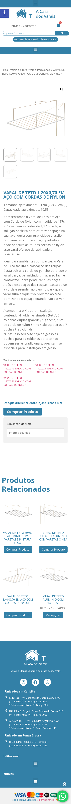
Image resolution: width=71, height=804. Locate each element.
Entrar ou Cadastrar (23, 26)
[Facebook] (35, 682)
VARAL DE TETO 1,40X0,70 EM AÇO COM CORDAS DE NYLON (49, 368)
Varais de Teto (18, 70)
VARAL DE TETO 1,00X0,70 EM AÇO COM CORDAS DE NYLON (17, 368)
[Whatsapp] (47, 682)
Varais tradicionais (39, 70)
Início (5, 70)
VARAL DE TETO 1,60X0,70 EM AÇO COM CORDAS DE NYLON (17, 381)
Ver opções (53, 615)
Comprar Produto (22, 411)
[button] (4, 13)
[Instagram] (23, 682)
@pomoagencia (45, 799)
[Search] (62, 33)
